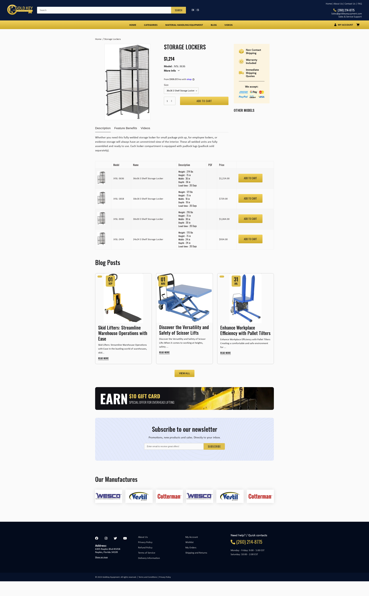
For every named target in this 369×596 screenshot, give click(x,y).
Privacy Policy (145, 542)
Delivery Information (149, 558)
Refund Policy (145, 547)
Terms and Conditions (148, 577)
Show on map (101, 557)
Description (103, 128)
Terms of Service (146, 552)
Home (329, 3)
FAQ (360, 3)
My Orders (190, 547)
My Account (191, 537)
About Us (143, 537)
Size (166, 85)
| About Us (337, 3)
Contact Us (349, 3)
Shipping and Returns (196, 552)
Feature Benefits (125, 128)
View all (184, 373)
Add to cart (250, 178)
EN (193, 9)
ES (198, 9)
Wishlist (189, 542)
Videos (145, 128)
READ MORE (103, 358)
